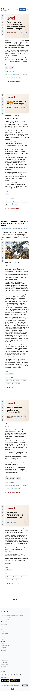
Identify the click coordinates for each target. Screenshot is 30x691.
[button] (2, 15)
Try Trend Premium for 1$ (14, 81)
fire (6, 67)
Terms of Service (4, 660)
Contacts (3, 643)
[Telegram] (14, 674)
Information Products (5, 655)
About (2, 639)
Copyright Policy (4, 664)
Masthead (3, 641)
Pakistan (12, 478)
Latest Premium (4, 633)
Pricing (2, 653)
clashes (18, 478)
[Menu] (27, 9)
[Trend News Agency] (5, 611)
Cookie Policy (4, 666)
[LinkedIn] (17, 674)
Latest (2, 631)
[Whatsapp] (2, 674)
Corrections (3, 647)
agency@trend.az (4, 624)
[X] (8, 674)
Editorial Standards (5, 645)
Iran (7, 194)
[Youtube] (11, 674)
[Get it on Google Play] (15, 680)
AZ (15, 688)
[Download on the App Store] (5, 680)
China (11, 67)
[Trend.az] (5, 9)
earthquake (8, 569)
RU (17, 688)
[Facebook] (5, 674)
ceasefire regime (9, 373)
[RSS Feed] (21, 674)
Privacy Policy (4, 662)
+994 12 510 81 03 (4, 623)
